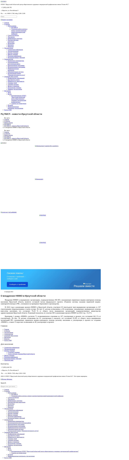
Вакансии (11, 46)
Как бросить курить (14, 80)
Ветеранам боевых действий (16, 57)
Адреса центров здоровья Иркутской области (21, 354)
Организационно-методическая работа (14, 63)
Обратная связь (8, 360)
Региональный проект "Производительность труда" (16, 74)
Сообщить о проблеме (17, 284)
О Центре (7, 121)
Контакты (11, 45)
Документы (11, 37)
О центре (7, 24)
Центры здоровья (13, 53)
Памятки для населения (15, 89)
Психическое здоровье (14, 87)
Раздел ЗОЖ (7, 110)
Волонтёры (11, 43)
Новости (6, 339)
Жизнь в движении (13, 86)
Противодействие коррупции (13, 40)
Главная (6, 22)
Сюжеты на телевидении (18, 103)
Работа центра (12, 26)
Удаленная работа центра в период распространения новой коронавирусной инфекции (19, 31)
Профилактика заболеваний (16, 78)
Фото (9, 92)
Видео (9, 94)
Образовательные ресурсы (16, 72)
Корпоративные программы (16, 65)
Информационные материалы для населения (15, 107)
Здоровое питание (13, 84)
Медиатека (7, 91)
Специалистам (8, 59)
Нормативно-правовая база (16, 60)
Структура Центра (13, 35)
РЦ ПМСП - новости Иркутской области (16, 126)
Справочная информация (15, 49)
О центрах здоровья (14, 352)
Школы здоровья (13, 54)
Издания (10, 105)
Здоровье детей (12, 83)
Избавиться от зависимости (16, 81)
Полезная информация (14, 56)
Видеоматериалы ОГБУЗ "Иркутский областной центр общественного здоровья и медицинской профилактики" (18, 99)
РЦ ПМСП (14, 27)
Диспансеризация (13, 51)
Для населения (8, 48)
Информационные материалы (13, 69)
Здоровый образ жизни (11, 76)
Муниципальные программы (16, 67)
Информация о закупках (15, 38)
